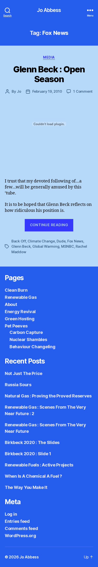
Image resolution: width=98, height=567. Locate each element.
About (11, 304)
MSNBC (67, 246)
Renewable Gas (21, 297)
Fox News (75, 241)
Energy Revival (20, 311)
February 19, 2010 (47, 91)
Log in (11, 514)
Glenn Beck (20, 246)
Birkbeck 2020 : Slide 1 (28, 453)
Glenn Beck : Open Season (49, 74)
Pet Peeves (16, 325)
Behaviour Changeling (32, 346)
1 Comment (83, 91)
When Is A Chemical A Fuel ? (33, 476)
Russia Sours (18, 384)
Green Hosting (19, 318)
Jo (19, 91)
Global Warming (45, 246)
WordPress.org (20, 535)
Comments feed (21, 528)
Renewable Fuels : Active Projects (39, 464)
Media (49, 57)
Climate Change (41, 241)
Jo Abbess (49, 10)
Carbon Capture (26, 332)
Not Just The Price (23, 373)
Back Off (18, 241)
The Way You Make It (26, 487)
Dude (61, 241)
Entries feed (17, 521)
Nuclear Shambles (28, 339)
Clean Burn (16, 290)
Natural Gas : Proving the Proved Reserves (48, 395)
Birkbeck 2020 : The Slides (32, 442)
